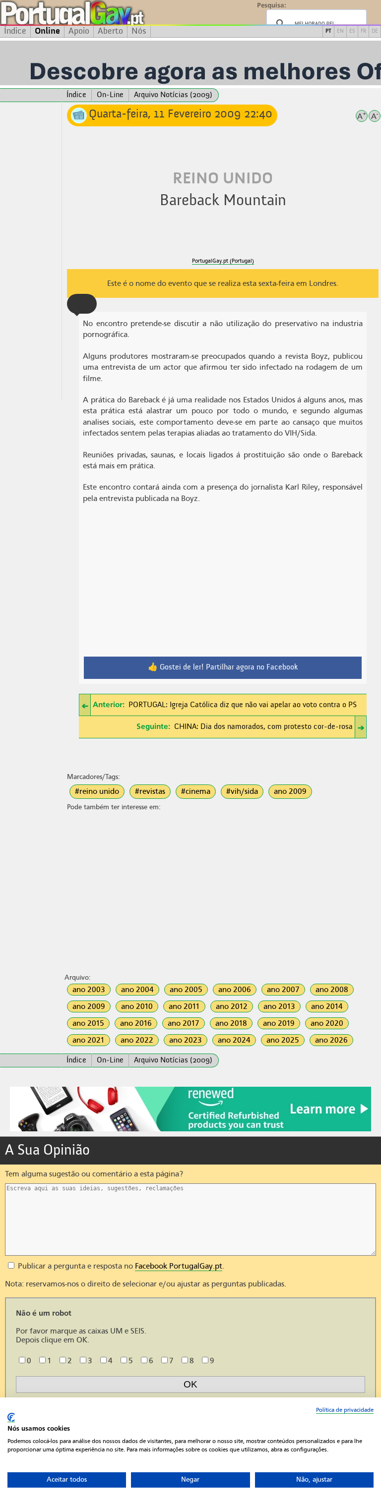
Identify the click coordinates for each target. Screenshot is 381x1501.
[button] (82, 304)
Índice (15, 31)
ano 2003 (88, 989)
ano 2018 (231, 1023)
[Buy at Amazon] (190, 1130)
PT (328, 31)
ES (352, 31)
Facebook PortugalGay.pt (178, 1266)
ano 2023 (185, 1040)
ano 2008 (332, 989)
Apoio (78, 31)
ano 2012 (232, 1006)
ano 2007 (283, 989)
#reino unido (97, 791)
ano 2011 (184, 1006)
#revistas (150, 791)
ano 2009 (290, 791)
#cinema (195, 791)
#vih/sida (242, 791)
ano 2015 (88, 1023)
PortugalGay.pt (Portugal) (223, 261)
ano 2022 (137, 1040)
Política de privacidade (345, 1409)
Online (47, 31)
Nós (138, 31)
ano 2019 (279, 1023)
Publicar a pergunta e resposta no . (120, 1266)
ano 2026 (331, 1040)
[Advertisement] (31, 251)
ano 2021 (88, 1040)
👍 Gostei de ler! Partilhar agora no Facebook (223, 667)
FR (363, 31)
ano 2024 (234, 1040)
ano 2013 (279, 1006)
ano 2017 (183, 1023)
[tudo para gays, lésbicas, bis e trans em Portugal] (99, 12)
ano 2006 (234, 989)
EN (340, 31)
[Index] (31, 95)
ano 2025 (282, 1040)
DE (375, 31)
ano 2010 (137, 1006)
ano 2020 (327, 1023)
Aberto (110, 31)
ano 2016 (136, 1023)
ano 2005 (186, 989)
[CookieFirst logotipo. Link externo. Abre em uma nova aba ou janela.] (11, 1417)
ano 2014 (327, 1006)
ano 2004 (137, 989)
